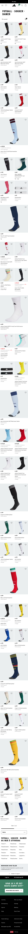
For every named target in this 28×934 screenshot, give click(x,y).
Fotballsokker (13, 858)
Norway (16, 931)
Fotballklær (4, 858)
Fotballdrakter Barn (5, 850)
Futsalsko (21, 846)
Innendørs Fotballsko (21, 853)
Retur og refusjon (18, 899)
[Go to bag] (25, 5)
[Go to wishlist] (6, 5)
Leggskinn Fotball (22, 856)
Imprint (3, 907)
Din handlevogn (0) (18, 877)
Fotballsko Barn (13, 853)
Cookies (3, 922)
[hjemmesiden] (14, 6)
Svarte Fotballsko (21, 859)
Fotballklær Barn (13, 844)
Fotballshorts (13, 846)
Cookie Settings (5, 918)
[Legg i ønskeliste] (11, 24)
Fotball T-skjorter (3, 844)
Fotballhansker (5, 855)
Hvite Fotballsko (21, 850)
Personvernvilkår (18, 922)
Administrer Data (18, 918)
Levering (3, 899)
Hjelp (2, 911)
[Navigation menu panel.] (2, 5)
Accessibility (17, 926)
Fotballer (3, 852)
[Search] (22, 5)
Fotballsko (13, 849)
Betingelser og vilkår (6, 926)
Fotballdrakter (5, 846)
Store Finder (17, 911)
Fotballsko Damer (13, 856)
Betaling (16, 907)
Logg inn (7, 877)
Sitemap (16, 903)
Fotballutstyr (22, 843)
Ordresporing (4, 903)
